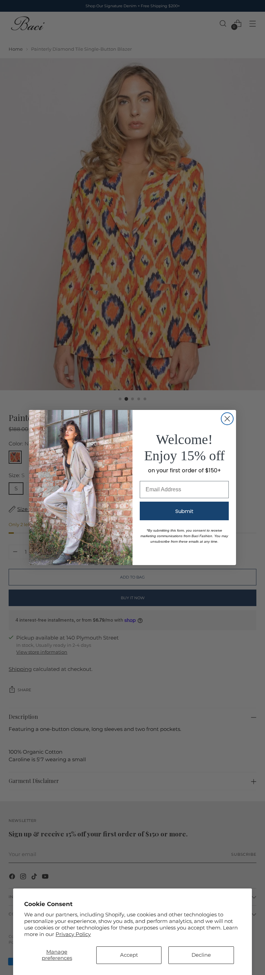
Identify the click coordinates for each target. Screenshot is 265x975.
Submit (184, 511)
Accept (129, 955)
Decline (201, 955)
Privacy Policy (73, 934)
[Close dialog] (227, 419)
